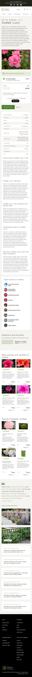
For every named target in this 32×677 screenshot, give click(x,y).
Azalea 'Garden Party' (8, 398)
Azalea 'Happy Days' (23, 398)
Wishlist (18, 107)
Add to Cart (9, 107)
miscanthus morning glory (11, 582)
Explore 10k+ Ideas (6, 645)
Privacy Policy (19, 632)
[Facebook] (11, 4)
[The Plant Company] (8, 668)
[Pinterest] (17, 4)
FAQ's (18, 627)
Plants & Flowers (5, 622)
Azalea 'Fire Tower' (22, 372)
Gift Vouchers (5, 625)
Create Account (20, 622)
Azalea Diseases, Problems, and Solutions (13, 320)
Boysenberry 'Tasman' (9, 493)
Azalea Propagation (12, 325)
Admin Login (19, 659)
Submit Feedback (20, 654)
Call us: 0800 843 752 (16, 1)
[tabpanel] (16, 59)
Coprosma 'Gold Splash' (22, 434)
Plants (4, 14)
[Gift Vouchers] (24, 9)
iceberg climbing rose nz (11, 593)
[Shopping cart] (27, 9)
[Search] (30, 9)
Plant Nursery (19, 642)
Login (18, 625)
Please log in (18, 341)
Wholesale (26, 14)
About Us (18, 640)
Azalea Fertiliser (11, 315)
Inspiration (4, 640)
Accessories (17, 14)
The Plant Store (20, 650)
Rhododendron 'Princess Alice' (6, 462)
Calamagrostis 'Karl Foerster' (12, 498)
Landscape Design (6, 642)
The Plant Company (6, 9)
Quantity (5, 85)
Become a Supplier (20, 652)
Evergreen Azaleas (12, 19)
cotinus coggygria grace (11, 570)
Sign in (18, 9)
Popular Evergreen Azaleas (14, 419)
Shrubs (6, 19)
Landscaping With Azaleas (13, 305)
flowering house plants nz (12, 604)
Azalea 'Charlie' (6, 372)
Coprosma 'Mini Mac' (23, 461)
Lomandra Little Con (18, 487)
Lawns (10, 14)
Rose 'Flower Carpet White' (11, 489)
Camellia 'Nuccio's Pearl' (7, 434)
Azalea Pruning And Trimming (14, 310)
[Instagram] (14, 4)
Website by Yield (25, 673)
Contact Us (19, 647)
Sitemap (18, 657)
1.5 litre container (10, 79)
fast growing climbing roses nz (14, 559)
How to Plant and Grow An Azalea (13, 284)
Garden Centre (20, 645)
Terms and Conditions (21, 629)
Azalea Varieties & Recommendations (12, 289)
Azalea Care (10, 300)
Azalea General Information (13, 295)
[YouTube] (20, 4)
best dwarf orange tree (11, 548)
